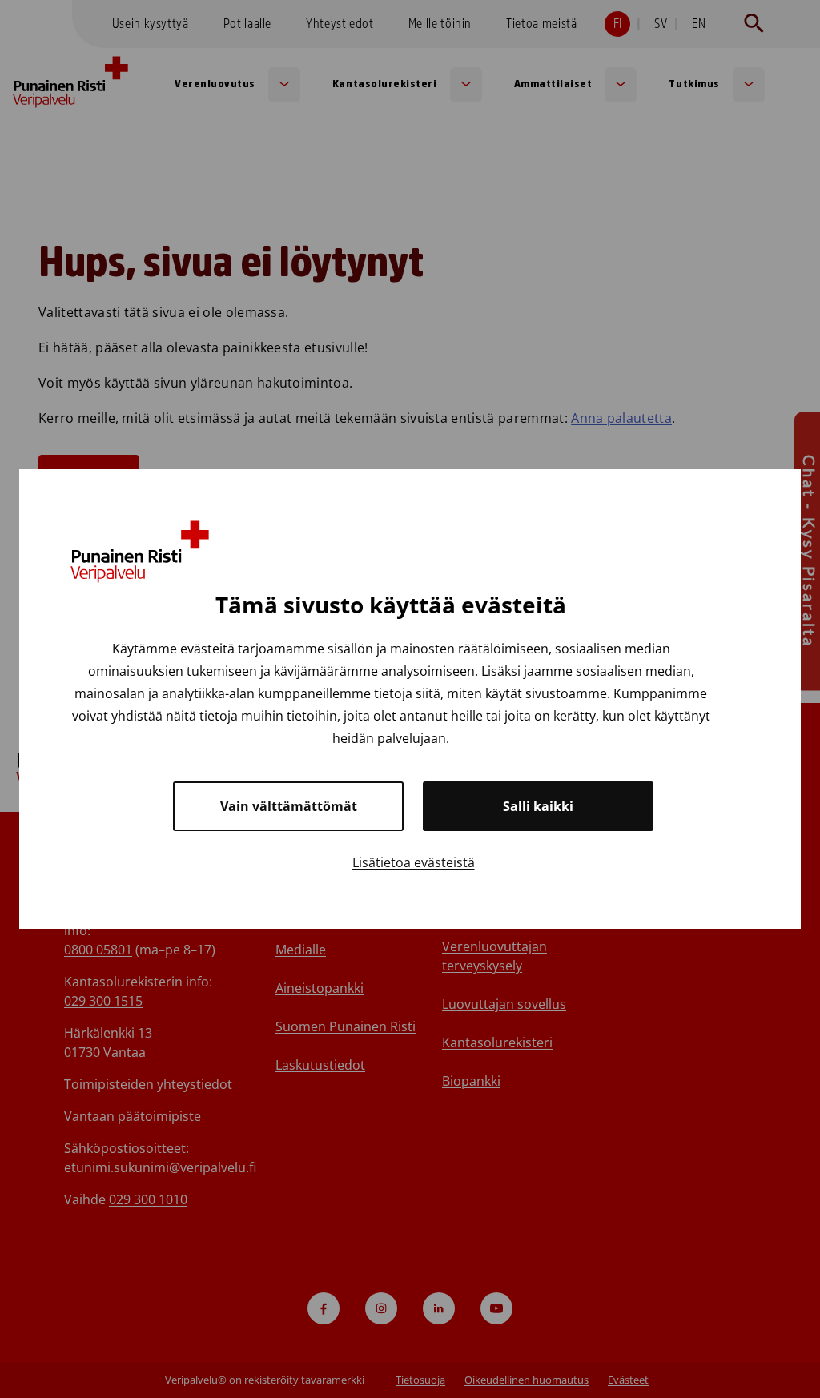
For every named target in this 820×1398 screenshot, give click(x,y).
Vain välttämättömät (288, 806)
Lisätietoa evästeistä (413, 862)
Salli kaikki (538, 806)
